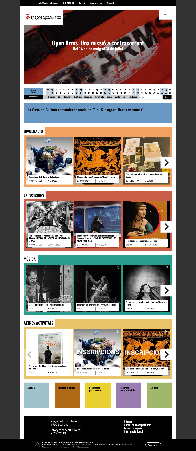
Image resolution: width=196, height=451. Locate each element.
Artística (51, 96)
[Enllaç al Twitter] (22, 3)
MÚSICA (30, 259)
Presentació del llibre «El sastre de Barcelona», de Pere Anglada (49, 367)
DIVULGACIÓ (33, 131)
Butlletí (81, 2)
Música (109, 96)
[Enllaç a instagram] (34, 3)
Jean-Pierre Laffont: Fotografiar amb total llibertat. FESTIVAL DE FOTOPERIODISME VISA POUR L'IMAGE (49, 238)
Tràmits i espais (133, 428)
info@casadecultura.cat (48, 2)
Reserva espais (95, 2)
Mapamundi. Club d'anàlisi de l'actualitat (93, 368)
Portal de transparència (137, 424)
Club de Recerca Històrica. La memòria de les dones (144, 175)
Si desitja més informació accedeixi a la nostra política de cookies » (66, 447)
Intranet (129, 421)
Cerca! (167, 97)
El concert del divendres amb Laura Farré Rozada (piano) (145, 303)
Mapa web (110, 2)
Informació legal (133, 431)
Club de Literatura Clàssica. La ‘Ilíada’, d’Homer (96, 176)
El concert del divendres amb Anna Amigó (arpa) (96, 304)
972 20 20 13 (68, 2)
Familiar (67, 96)
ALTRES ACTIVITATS (38, 323)
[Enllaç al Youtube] (30, 3)
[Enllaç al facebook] (26, 3)
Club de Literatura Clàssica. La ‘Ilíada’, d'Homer (145, 368)
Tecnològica (132, 96)
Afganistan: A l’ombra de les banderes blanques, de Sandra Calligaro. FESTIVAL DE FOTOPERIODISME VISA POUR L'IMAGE (97, 238)
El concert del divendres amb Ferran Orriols (46, 304)
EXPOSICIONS (34, 195)
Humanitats (99, 96)
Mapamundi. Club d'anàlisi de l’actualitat (45, 176)
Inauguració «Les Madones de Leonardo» (142, 240)
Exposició (88, 96)
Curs (59, 96)
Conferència (120, 96)
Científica (78, 96)
